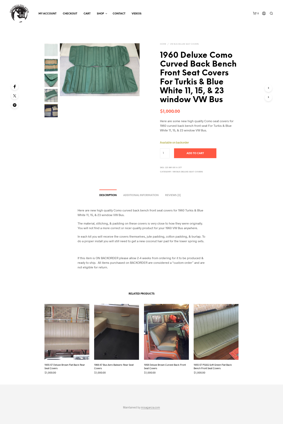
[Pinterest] (14, 105)
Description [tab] (108, 195)
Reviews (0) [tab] (173, 195)
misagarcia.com (150, 407)
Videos (137, 14)
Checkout (70, 14)
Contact (119, 14)
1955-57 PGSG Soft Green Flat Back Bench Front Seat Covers (213, 366)
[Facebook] (14, 86)
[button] (256, 13)
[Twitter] (14, 95)
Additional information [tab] (141, 195)
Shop (100, 14)
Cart (87, 14)
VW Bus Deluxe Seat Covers (184, 44)
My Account (47, 14)
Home (163, 44)
